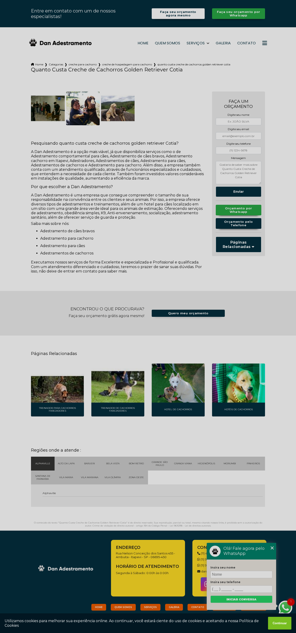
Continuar (280, 623)
